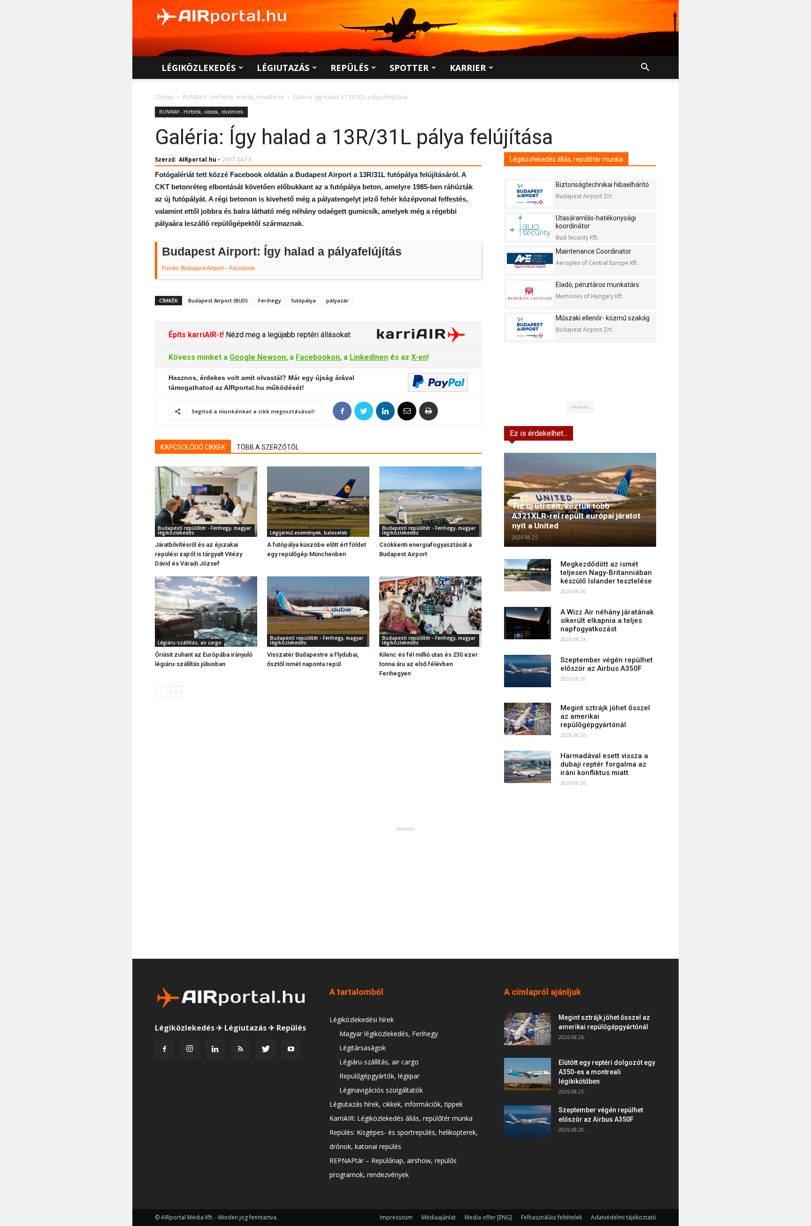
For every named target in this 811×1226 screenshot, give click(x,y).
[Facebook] (164, 1049)
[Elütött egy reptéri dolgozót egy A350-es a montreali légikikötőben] (527, 1074)
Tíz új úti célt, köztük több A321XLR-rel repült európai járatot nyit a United (576, 515)
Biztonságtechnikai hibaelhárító (602, 184)
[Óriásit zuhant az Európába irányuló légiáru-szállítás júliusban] (206, 611)
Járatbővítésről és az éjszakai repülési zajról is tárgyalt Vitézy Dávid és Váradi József (198, 554)
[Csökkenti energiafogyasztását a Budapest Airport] (430, 501)
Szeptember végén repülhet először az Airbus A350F (606, 664)
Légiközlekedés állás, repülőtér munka (566, 159)
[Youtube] (291, 1049)
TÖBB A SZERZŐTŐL (268, 447)
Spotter (409, 67)
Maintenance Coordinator (593, 251)
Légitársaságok (362, 1047)
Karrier (468, 67)
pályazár (337, 300)
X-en (419, 357)
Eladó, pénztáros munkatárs (597, 284)
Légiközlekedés (198, 67)
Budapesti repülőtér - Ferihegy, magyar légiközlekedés (204, 530)
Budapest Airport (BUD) (218, 300)
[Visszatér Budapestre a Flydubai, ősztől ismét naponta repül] (318, 611)
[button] (645, 68)
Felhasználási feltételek (551, 1217)
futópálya (303, 300)
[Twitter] (265, 1049)
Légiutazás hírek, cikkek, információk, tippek (396, 1104)
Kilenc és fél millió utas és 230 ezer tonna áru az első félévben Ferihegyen (428, 664)
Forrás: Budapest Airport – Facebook (208, 268)
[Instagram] (189, 1049)
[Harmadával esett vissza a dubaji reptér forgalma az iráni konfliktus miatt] (527, 767)
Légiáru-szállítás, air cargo (190, 642)
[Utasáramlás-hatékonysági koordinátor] (529, 227)
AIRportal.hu (197, 159)
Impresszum (396, 1217)
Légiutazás (283, 67)
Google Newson (258, 357)
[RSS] (240, 1049)
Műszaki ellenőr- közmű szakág (603, 318)
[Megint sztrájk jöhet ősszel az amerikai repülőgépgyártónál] (527, 719)
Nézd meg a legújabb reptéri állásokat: (288, 334)
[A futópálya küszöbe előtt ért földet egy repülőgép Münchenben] (318, 501)
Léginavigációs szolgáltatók (381, 1090)
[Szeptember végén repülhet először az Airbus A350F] (527, 671)
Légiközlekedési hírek (361, 1019)
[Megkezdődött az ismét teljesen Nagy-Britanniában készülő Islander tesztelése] (527, 575)
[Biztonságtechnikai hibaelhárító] (529, 194)
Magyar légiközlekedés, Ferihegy (388, 1033)
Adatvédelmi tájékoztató (623, 1217)
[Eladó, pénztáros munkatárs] (529, 294)
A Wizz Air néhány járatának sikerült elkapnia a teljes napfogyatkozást (607, 620)
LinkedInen (369, 357)
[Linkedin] (215, 1049)
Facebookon (318, 357)
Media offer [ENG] (488, 1217)
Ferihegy (269, 300)
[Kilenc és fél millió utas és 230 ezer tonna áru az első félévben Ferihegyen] (430, 611)
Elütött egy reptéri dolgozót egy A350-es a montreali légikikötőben (607, 1072)
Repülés (349, 67)
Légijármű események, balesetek (308, 532)
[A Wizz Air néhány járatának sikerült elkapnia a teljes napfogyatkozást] (527, 623)
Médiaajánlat (438, 1217)
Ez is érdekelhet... (538, 433)
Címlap (164, 97)
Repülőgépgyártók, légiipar (379, 1075)
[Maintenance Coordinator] (529, 260)
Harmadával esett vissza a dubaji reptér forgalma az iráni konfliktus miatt (604, 764)
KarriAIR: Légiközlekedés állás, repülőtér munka (401, 1118)
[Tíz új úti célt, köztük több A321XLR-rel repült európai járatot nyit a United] (580, 500)
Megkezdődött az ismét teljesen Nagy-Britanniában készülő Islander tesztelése (606, 572)
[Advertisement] (405, 892)
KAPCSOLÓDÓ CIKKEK (193, 447)
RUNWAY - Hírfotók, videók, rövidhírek (233, 97)
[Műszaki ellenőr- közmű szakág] (529, 327)
